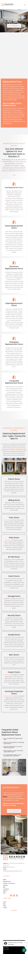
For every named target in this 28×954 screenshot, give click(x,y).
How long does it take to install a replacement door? (13, 751)
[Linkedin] (14, 895)
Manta (4, 879)
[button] (14, 739)
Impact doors (7, 674)
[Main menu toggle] (25, 4)
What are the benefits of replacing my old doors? (14, 743)
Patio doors (8, 540)
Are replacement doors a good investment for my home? (12, 755)
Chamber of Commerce (9, 883)
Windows (5, 796)
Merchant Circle (7, 881)
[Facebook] (11, 895)
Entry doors (7, 520)
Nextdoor (5, 885)
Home (4, 902)
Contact (5, 907)
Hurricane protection (9, 696)
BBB (4, 887)
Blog (4, 904)
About (4, 905)
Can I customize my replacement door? (13, 739)
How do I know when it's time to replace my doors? (13, 747)
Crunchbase (6, 889)
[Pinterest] (17, 895)
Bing (4, 892)
